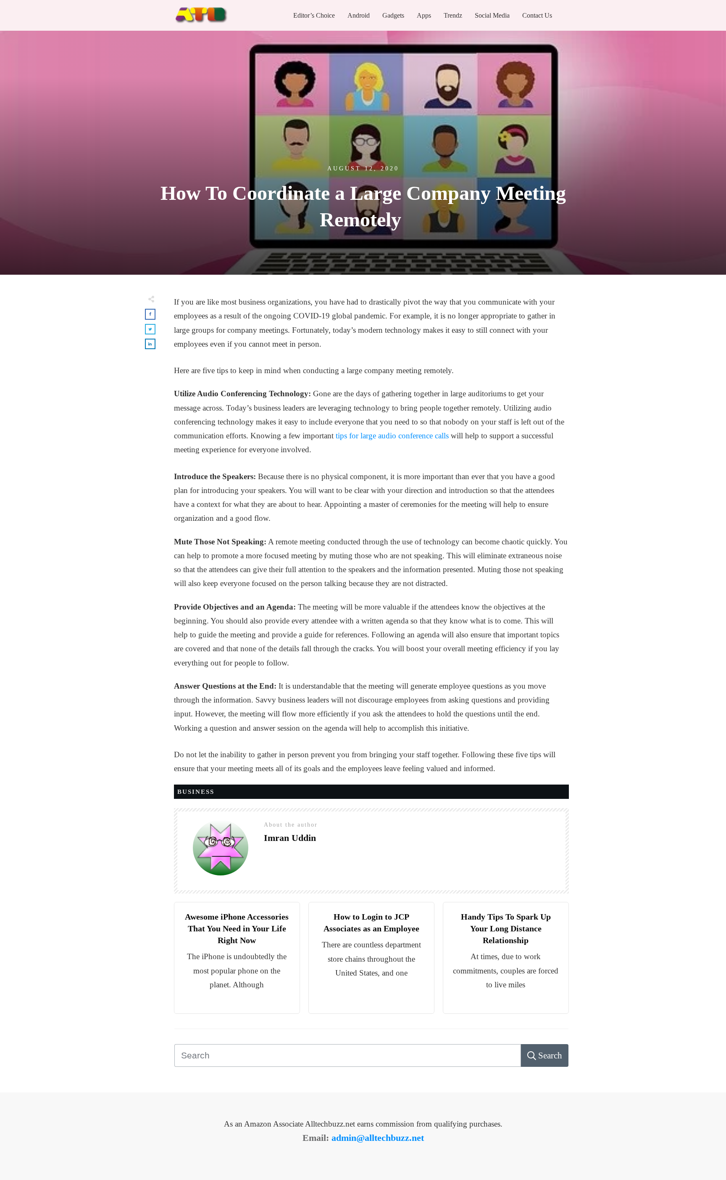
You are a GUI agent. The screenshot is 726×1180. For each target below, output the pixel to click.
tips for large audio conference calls (392, 435)
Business (195, 791)
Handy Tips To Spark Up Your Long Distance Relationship (506, 928)
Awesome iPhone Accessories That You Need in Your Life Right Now (237, 928)
